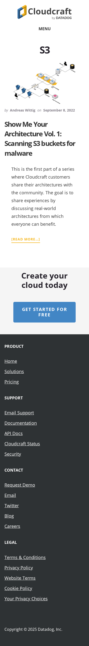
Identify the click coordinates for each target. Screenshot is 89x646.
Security (12, 454)
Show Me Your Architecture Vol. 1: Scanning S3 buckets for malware (39, 138)
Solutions (14, 371)
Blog (9, 516)
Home (10, 361)
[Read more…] (25, 239)
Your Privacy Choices (26, 599)
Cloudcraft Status (22, 444)
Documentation (20, 423)
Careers (12, 526)
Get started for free (44, 312)
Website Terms (20, 578)
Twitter (11, 505)
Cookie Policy (18, 588)
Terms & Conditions (25, 557)
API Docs (13, 433)
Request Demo (19, 485)
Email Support (19, 413)
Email (10, 495)
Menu (45, 28)
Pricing (11, 382)
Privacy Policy (18, 568)
